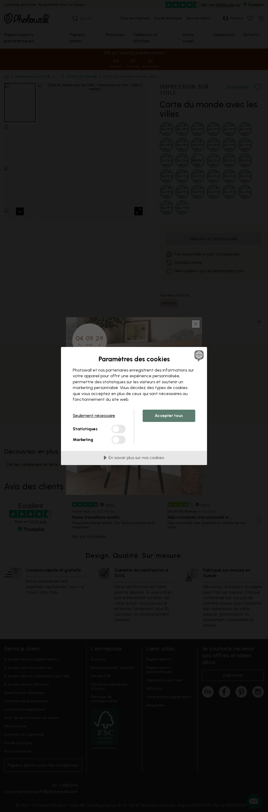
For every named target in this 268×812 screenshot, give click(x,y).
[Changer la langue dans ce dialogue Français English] (198, 356)
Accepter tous (169, 415)
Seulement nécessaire (94, 415)
